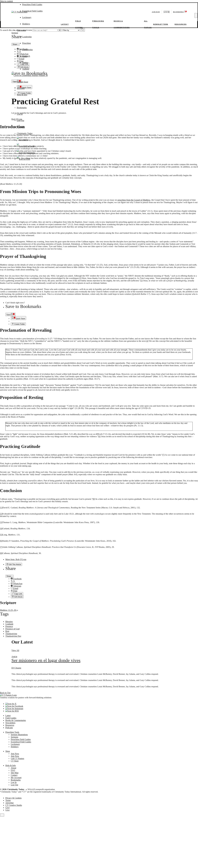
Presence (9, 626)
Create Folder (19, 324)
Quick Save (20, 319)
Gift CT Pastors (17, 758)
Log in (166, 12)
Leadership (27, 37)
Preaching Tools (12, 732)
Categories (21, 30)
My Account (16, 777)
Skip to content (6, 1)
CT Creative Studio (13, 805)
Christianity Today (25, 133)
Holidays (26, 24)
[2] (80, 278)
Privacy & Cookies (13, 798)
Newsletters (160, 24)
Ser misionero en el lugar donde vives (45, 660)
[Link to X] (22, 140)
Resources (181, 24)
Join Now (156, 12)
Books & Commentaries (15, 720)
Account (20, 101)
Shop (7, 751)
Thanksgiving (11, 633)
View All (15, 650)
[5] (97, 385)
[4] (147, 341)
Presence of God (12, 629)
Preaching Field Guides (21, 739)
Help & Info (22, 95)
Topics (25, 62)
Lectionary (15, 744)
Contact (14, 775)
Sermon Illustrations (19, 734)
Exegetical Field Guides (21, 742)
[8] (94, 499)
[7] (163, 455)
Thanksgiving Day (13, 636)
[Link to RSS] (23, 159)
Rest (7, 631)
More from (15, 559)
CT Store (21, 127)
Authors (25, 69)
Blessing (9, 621)
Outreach (26, 56)
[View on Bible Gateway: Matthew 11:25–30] (17, 610)
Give (7, 807)
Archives (21, 88)
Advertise (9, 803)
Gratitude (9, 624)
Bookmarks (22, 107)
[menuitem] (104, 318)
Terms (8, 800)
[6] (99, 436)
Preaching (26, 43)
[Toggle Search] (196, 15)
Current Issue (22, 82)
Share (9, 576)
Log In (20, 114)
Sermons (14, 737)
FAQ (13, 770)
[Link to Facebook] (26, 146)
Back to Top (5, 693)
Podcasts (9, 727)
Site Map (14, 773)
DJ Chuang (16, 668)
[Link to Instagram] (26, 153)
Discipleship (27, 49)
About (13, 768)
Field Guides (10, 718)
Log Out (20, 120)
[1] (37, 269)
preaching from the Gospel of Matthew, (134, 200)
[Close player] (2, 815)
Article (14, 656)
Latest (65, 24)
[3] (141, 280)
